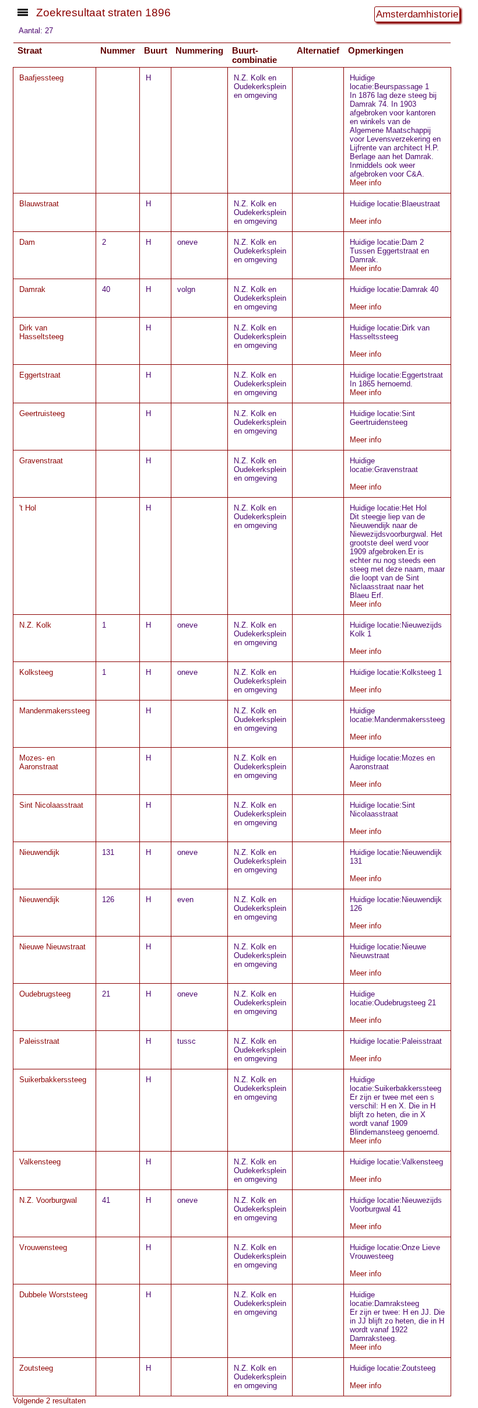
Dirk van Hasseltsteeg (41, 332)
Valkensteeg (40, 1161)
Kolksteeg (36, 672)
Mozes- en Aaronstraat (38, 762)
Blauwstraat (39, 203)
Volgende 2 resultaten (49, 1400)
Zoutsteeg (36, 1368)
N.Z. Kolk (35, 625)
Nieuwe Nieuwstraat (52, 946)
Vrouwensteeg (43, 1247)
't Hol (27, 508)
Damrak (32, 289)
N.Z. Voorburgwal (48, 1200)
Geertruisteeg (42, 413)
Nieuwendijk (39, 852)
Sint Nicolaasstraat (51, 805)
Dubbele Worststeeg (53, 1294)
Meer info (365, 182)
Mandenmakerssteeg (54, 710)
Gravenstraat (41, 460)
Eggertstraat (40, 375)
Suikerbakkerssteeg (52, 1079)
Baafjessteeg (41, 77)
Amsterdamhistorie (417, 14)
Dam (27, 242)
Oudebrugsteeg (45, 994)
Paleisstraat (39, 1041)
